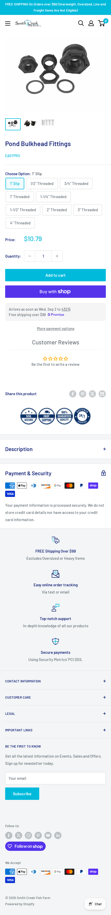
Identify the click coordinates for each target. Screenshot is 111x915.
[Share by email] (102, 393)
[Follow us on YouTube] (48, 835)
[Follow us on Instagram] (28, 835)
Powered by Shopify (19, 904)
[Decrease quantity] (29, 256)
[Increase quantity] (57, 256)
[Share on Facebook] (72, 393)
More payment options (55, 328)
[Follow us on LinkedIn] (57, 835)
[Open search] (81, 23)
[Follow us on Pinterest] (38, 835)
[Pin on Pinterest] (82, 393)
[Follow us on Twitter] (18, 835)
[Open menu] (7, 23)
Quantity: (13, 256)
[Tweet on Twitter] (92, 393)
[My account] (91, 23)
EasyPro (12, 156)
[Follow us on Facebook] (8, 835)
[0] (101, 23)
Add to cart (55, 275)
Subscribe (22, 793)
